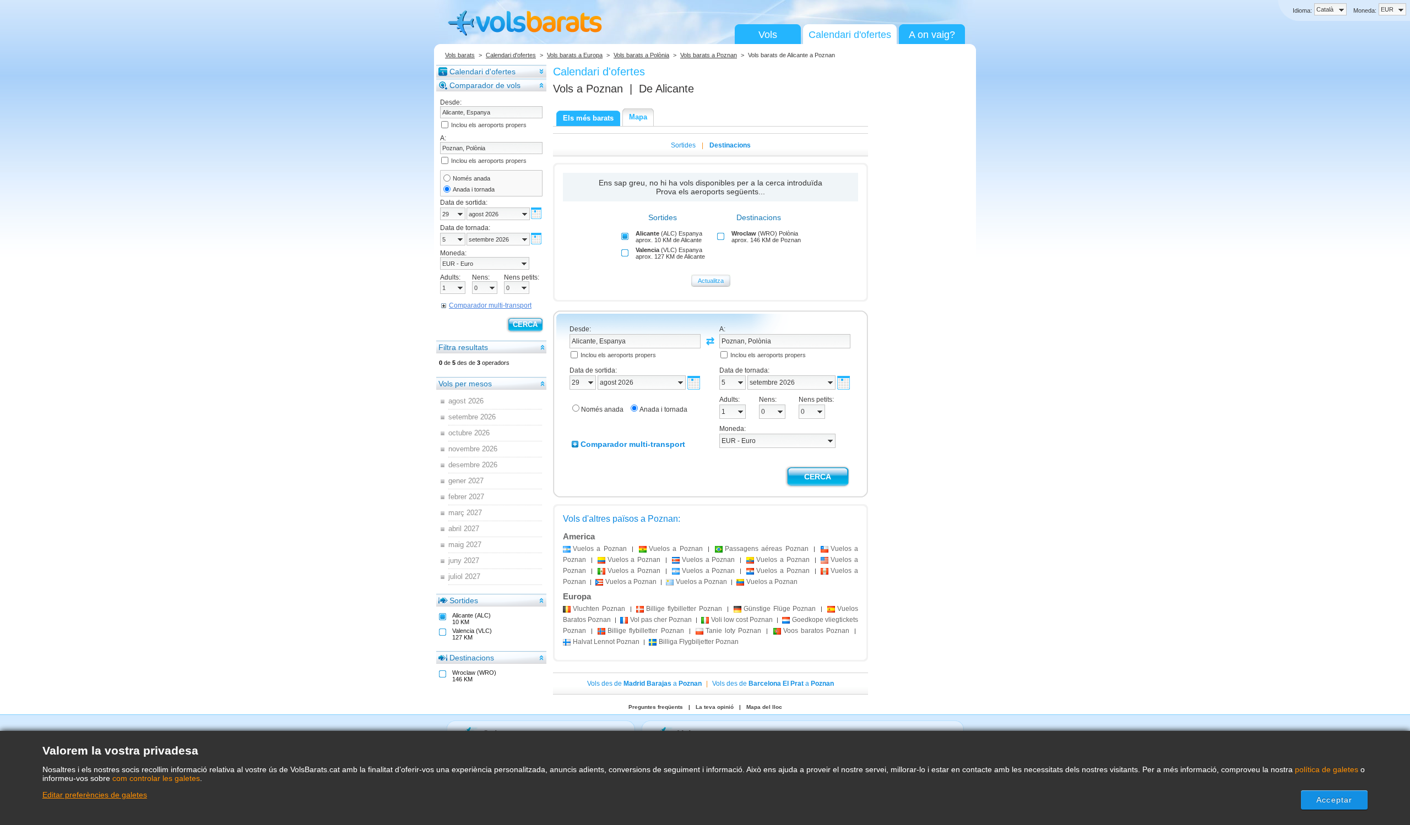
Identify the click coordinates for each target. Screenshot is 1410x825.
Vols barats (460, 55)
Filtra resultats (463, 347)
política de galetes (1326, 769)
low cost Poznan (742, 620)
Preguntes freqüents (655, 707)
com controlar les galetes (156, 778)
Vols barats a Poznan (708, 55)
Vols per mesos (465, 383)
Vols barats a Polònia (641, 55)
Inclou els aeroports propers (489, 125)
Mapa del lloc (764, 707)
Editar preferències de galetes (94, 794)
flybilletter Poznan (684, 609)
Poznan (599, 609)
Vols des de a (644, 683)
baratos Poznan (816, 631)
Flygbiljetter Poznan (699, 642)
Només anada (471, 178)
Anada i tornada (474, 189)
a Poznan (600, 549)
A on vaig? (932, 34)
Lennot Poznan (606, 642)
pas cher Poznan (661, 620)
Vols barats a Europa (575, 55)
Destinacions (471, 657)
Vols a (588, 89)
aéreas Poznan (767, 549)
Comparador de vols (484, 85)
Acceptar (1334, 799)
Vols (767, 34)
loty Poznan (733, 631)
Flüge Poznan (780, 609)
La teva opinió (715, 707)
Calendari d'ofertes (850, 34)
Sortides (463, 600)
